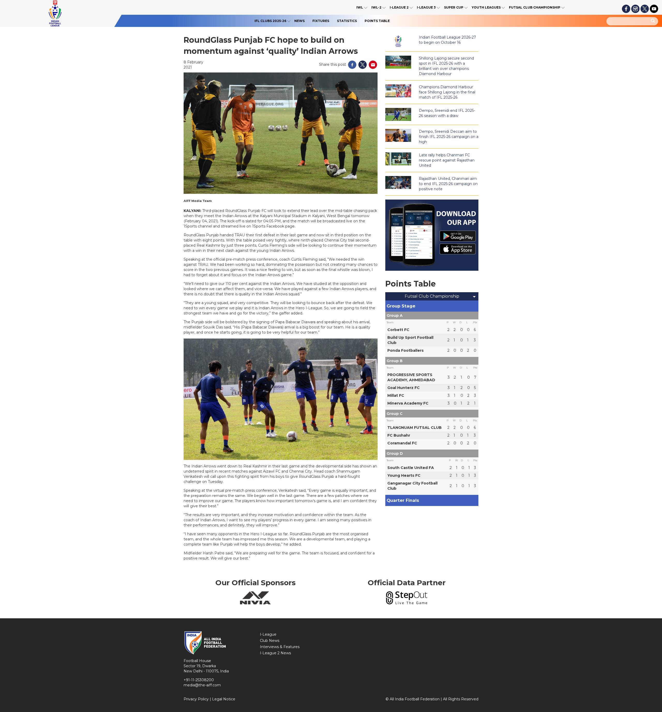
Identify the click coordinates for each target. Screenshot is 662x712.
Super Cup (453, 7)
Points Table (377, 21)
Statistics (347, 21)
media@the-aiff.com (202, 685)
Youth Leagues (486, 7)
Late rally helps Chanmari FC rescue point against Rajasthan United (447, 160)
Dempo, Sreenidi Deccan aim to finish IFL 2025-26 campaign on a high (448, 136)
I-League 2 (399, 7)
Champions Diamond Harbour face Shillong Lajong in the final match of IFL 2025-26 (447, 92)
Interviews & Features (279, 646)
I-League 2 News (275, 653)
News (299, 21)
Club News (269, 640)
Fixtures (320, 21)
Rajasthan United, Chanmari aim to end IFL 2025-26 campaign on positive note (448, 183)
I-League (268, 634)
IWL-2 (376, 7)
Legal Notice (223, 699)
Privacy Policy (196, 699)
